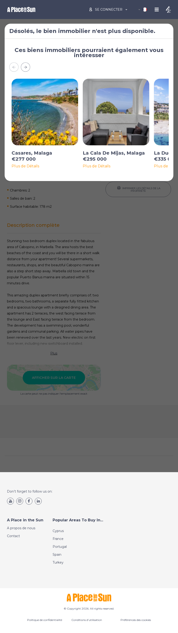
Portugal (60, 547)
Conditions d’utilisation (86, 620)
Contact (13, 536)
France (58, 539)
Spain (57, 554)
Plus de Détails (25, 166)
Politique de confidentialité (44, 620)
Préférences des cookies (136, 620)
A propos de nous (21, 528)
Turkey (58, 562)
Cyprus (58, 531)
